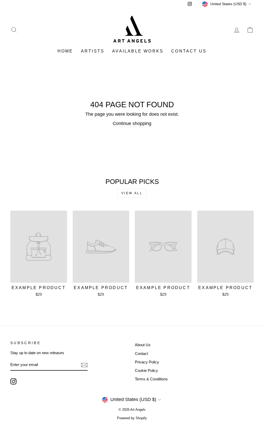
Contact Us (189, 51)
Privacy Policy (147, 362)
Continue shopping (132, 123)
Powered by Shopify (132, 418)
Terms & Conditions (151, 379)
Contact (141, 353)
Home (65, 51)
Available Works (137, 51)
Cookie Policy (146, 370)
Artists (92, 51)
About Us (143, 345)
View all (132, 193)
